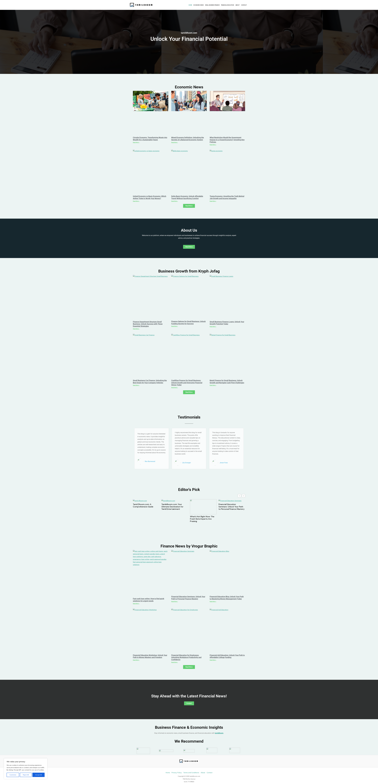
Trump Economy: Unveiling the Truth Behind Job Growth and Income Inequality (227, 197)
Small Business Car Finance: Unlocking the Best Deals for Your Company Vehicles (150, 381)
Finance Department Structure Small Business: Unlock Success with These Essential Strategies (148, 324)
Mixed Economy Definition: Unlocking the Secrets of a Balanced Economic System (187, 138)
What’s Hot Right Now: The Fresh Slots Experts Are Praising (145, 518)
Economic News (199, 5)
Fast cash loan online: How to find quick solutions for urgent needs (148, 600)
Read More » (136, 142)
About (237, 5)
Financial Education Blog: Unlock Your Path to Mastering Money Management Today (201, 508)
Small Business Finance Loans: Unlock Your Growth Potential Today (227, 323)
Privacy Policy (176, 773)
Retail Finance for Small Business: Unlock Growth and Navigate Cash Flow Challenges (227, 381)
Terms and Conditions (191, 773)
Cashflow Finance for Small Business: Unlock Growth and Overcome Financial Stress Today (186, 382)
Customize (13, 775)
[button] (243, 495)
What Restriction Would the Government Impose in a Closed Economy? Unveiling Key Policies (227, 139)
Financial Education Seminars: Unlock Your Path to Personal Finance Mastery (174, 506)
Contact (244, 5)
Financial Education (227, 5)
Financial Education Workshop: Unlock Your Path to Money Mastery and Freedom (231, 508)
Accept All (38, 775)
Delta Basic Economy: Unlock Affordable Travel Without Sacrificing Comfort (187, 197)
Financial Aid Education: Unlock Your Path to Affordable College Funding (227, 656)
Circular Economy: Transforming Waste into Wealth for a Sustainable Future (150, 138)
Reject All (26, 775)
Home (190, 5)
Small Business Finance (212, 5)
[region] (25, 768)
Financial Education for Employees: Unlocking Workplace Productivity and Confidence (186, 657)
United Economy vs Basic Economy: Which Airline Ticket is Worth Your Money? (149, 197)
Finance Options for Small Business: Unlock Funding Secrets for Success (188, 322)
